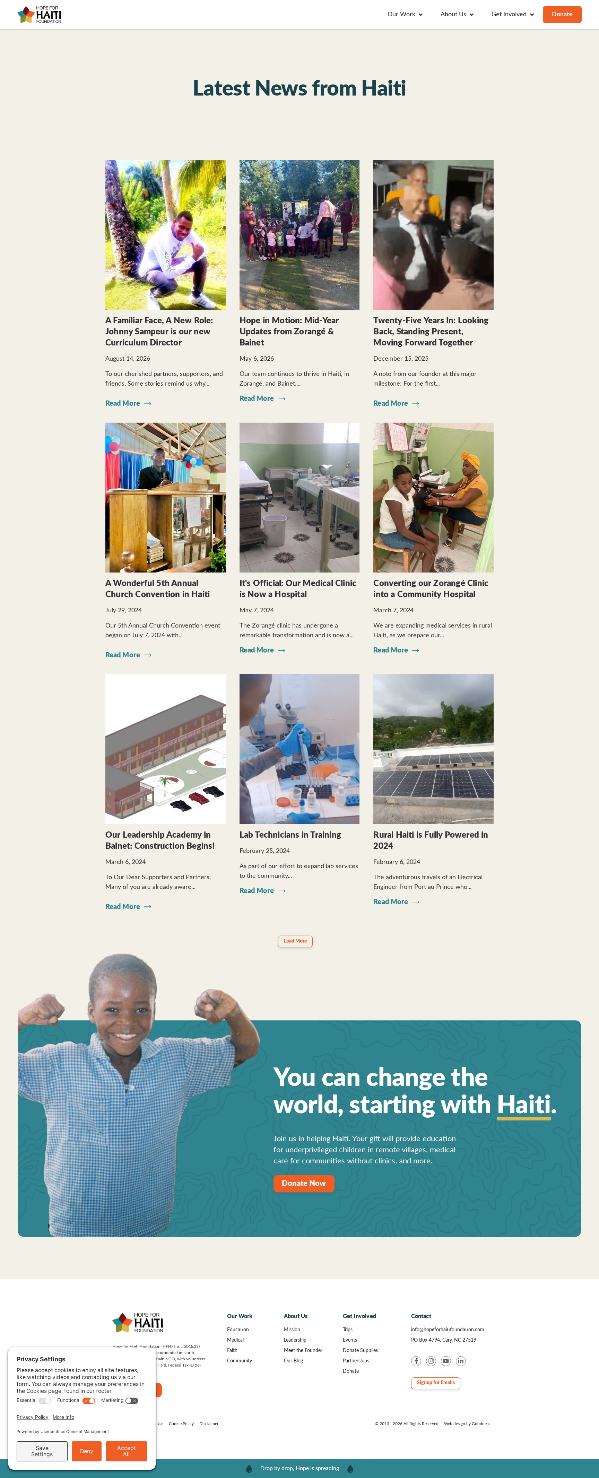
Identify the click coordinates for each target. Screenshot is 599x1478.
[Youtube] (446, 1361)
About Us (296, 1316)
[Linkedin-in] (461, 1361)
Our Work (240, 1316)
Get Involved (359, 1316)
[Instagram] (431, 1361)
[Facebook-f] (416, 1361)
